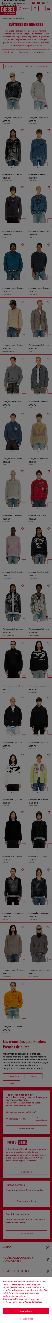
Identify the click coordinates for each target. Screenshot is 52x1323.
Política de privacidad (13, 1302)
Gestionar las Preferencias (15, 1299)
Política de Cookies (33, 1302)
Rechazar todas (26, 1319)
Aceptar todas (25, 1311)
